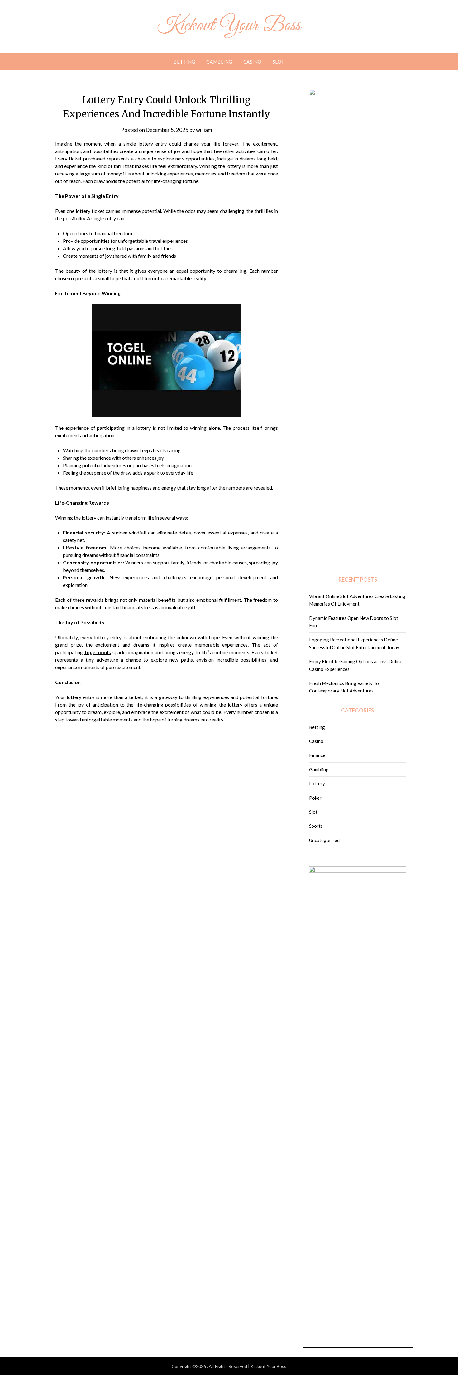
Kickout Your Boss (229, 25)
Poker (315, 798)
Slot (278, 62)
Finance (317, 755)
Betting (184, 62)
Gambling (219, 62)
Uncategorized (324, 840)
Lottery (317, 783)
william (204, 130)
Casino (252, 62)
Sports (316, 826)
